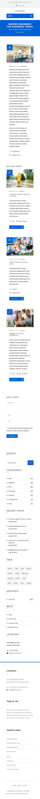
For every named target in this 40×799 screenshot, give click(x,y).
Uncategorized (20, 499)
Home (10, 29)
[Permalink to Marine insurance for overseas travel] (20, 62)
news (24, 578)
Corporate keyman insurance (17, 526)
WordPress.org (13, 627)
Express (18, 578)
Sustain (16, 583)
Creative (10, 573)
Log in (10, 614)
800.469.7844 (14, 2)
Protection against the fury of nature (19, 519)
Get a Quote (21, 5)
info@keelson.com (26, 2)
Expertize (10, 578)
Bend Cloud (24, 793)
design (17, 573)
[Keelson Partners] (20, 11)
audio (20, 478)
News (20, 487)
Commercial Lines (12, 739)
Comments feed (13, 623)
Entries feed (12, 619)
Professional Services (13, 743)
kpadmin (24, 66)
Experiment (25, 573)
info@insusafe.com (15, 653)
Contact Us (10, 761)
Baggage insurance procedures (18, 550)
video (20, 503)
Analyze (10, 568)
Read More (14, 227)
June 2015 (20, 599)
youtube (29, 583)
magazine (16, 29)
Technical (20, 495)
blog (22, 568)
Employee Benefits (12, 747)
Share (9, 583)
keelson (20, 791)
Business (29, 568)
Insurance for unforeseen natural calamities (18, 541)
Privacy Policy (11, 765)
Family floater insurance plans (17, 533)
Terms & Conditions (13, 769)
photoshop (20, 491)
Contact (24, 785)
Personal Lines (11, 751)
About (8, 757)
